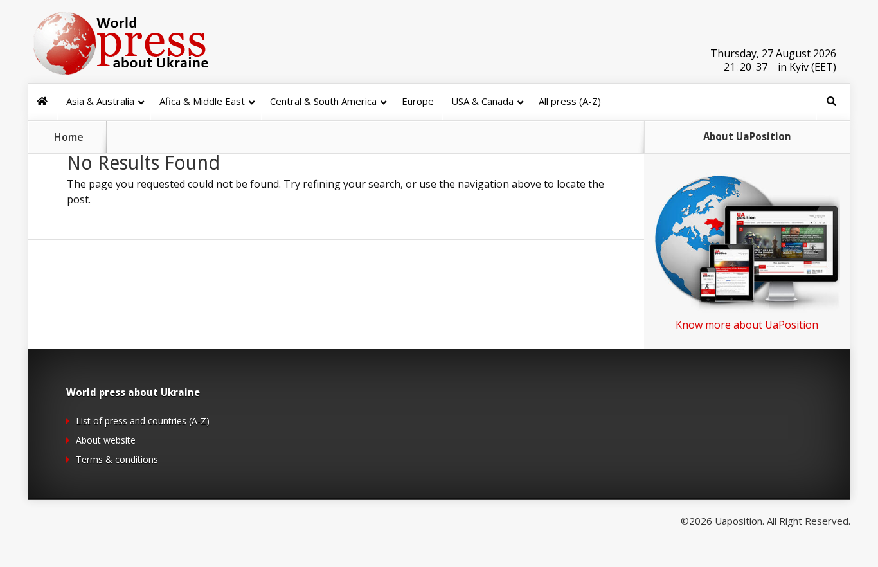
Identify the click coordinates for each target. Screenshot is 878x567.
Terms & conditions (117, 459)
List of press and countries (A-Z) (143, 421)
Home (69, 137)
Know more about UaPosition (747, 325)
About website (106, 440)
